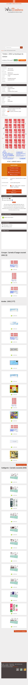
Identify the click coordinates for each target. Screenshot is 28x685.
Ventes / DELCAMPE (7, 200)
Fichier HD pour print (7, 226)
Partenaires (11, 664)
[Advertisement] (14, 28)
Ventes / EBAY (6, 198)
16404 (10, 3)
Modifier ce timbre (14, 167)
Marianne (16, 111)
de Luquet (11, 111)
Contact (7, 664)
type (20, 111)
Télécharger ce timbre (7, 225)
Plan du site (12, 665)
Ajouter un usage (14, 170)
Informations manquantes (14, 172)
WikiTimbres (15, 666)
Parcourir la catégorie (21, 631)
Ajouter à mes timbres (8, 217)
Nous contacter (14, 174)
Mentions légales (5, 665)
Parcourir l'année (22, 464)
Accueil (2, 50)
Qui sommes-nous (18, 664)
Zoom (14, 190)
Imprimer (14, 192)
